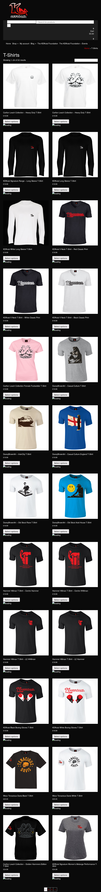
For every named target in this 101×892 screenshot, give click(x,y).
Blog (33, 43)
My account (24, 43)
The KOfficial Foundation (47, 43)
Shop (14, 43)
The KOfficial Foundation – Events (73, 43)
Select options (11, 121)
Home (8, 43)
